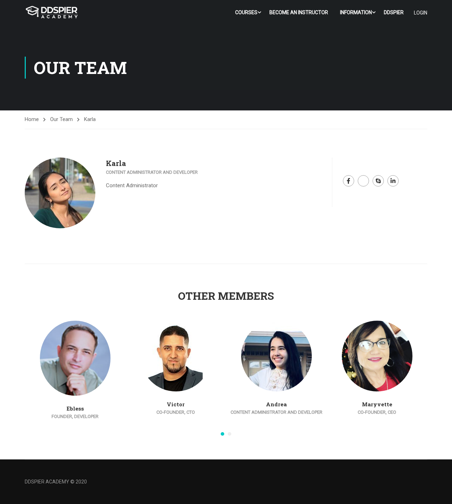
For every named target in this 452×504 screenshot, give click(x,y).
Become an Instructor (298, 12)
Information (356, 12)
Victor (176, 404)
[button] (222, 434)
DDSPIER (394, 12)
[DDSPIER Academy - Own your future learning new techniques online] (52, 12)
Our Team (61, 119)
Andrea (276, 404)
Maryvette (377, 404)
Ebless (75, 408)
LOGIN (420, 13)
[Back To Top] (438, 492)
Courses (246, 12)
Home (32, 119)
